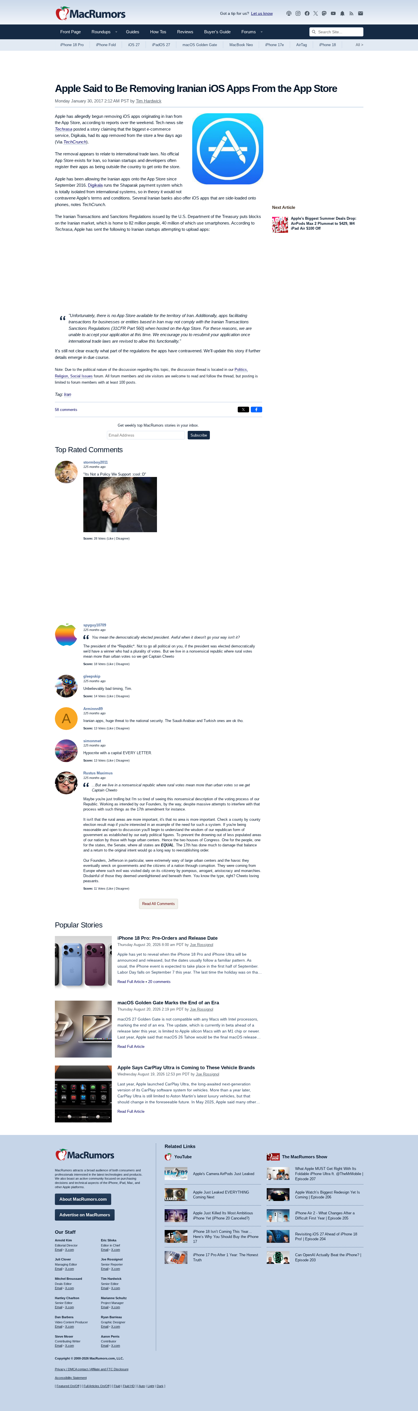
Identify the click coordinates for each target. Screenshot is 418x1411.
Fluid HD (129, 1386)
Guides (132, 31)
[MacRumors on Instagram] (298, 14)
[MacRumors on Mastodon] (324, 14)
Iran (67, 394)
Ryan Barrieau (111, 1317)
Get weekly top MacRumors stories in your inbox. (158, 425)
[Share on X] (243, 409)
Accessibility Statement (71, 1377)
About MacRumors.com (83, 1199)
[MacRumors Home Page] (90, 13)
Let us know (262, 13)
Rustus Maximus (98, 773)
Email (58, 1249)
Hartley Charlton (67, 1298)
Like (110, 538)
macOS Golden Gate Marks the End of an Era (168, 1002)
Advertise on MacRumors (84, 1214)
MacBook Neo (241, 45)
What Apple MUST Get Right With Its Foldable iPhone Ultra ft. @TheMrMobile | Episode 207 (329, 1174)
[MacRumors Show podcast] (289, 14)
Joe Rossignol (201, 945)
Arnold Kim (63, 1240)
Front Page (70, 31)
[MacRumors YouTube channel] (333, 14)
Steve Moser (64, 1336)
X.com (69, 1249)
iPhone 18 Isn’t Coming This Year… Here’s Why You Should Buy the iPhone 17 (225, 1236)
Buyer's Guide (217, 31)
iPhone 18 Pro (72, 45)
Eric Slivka (108, 1240)
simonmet (92, 741)
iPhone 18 (327, 45)
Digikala (95, 185)
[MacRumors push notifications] (342, 14)
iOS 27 (134, 45)
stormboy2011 (95, 462)
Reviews (185, 31)
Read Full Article (130, 982)
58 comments (66, 410)
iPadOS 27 (161, 45)
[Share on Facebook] (256, 409)
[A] (66, 729)
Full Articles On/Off (96, 1386)
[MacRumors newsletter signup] (360, 14)
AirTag (301, 45)
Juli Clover (63, 1259)
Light (151, 1386)
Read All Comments (158, 904)
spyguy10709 (94, 625)
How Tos (158, 31)
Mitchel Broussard (68, 1278)
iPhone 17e (274, 45)
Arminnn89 (93, 709)
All (359, 45)
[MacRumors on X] (315, 14)
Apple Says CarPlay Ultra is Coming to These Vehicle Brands (186, 1067)
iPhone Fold (106, 45)
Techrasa (63, 129)
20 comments (159, 982)
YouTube (183, 1156)
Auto (142, 1386)
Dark (160, 1386)
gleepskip (91, 676)
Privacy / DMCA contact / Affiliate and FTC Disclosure (92, 1369)
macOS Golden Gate (200, 45)
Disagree (122, 538)
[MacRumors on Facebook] (307, 14)
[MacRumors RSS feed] (351, 14)
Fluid (117, 1386)
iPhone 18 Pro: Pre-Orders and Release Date (167, 938)
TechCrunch (74, 141)
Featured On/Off (68, 1386)
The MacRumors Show (304, 1156)
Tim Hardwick (149, 100)
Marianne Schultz (114, 1298)
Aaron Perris (110, 1336)
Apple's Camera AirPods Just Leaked (223, 1174)
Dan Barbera (64, 1317)
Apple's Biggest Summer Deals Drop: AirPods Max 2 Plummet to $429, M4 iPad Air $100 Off (323, 223)
